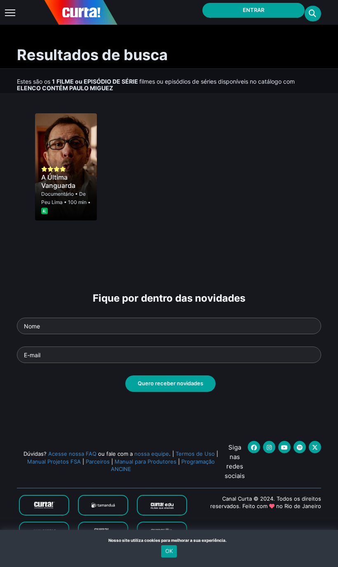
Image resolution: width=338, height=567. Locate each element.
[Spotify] (299, 447)
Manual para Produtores (145, 461)
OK (169, 551)
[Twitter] (315, 447)
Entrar (253, 10)
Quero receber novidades (170, 383)
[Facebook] (254, 447)
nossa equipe (151, 453)
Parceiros (98, 461)
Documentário (57, 194)
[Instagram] (269, 447)
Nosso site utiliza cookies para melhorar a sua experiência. (169, 540)
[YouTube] (284, 447)
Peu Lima (52, 202)
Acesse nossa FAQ (72, 453)
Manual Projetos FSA (54, 461)
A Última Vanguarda (58, 181)
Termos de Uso (195, 453)
